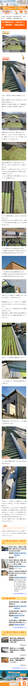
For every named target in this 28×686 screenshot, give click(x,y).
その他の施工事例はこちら (20, 593)
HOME (3, 16)
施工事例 (9, 16)
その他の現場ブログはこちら (19, 668)
